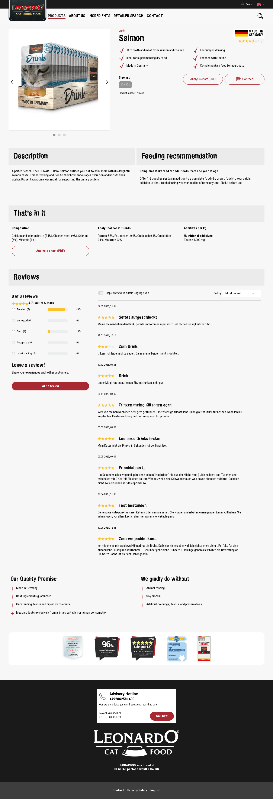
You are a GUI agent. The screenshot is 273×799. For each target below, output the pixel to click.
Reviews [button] (26, 277)
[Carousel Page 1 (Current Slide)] (54, 135)
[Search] (260, 16)
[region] (59, 82)
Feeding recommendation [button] (179, 156)
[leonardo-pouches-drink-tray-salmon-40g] (59, 79)
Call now (162, 716)
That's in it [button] (30, 213)
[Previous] (12, 82)
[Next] (107, 82)
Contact (247, 79)
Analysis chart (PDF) (203, 79)
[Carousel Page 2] (59, 135)
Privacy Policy (137, 790)
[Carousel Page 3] (64, 135)
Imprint (155, 790)
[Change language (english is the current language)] (260, 4)
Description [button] (31, 156)
